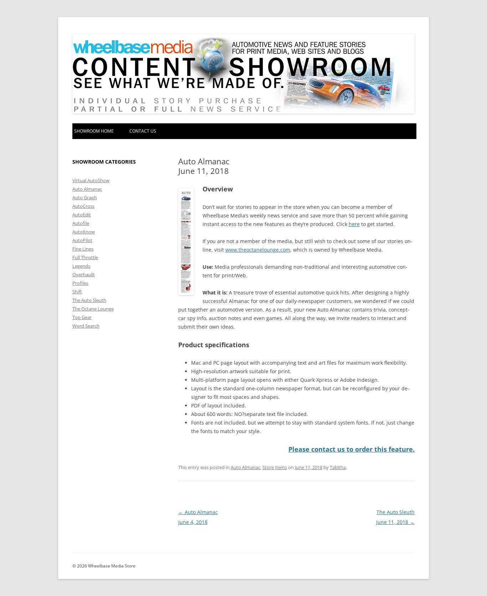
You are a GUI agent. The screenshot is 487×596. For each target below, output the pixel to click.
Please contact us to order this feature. (351, 449)
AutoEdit (81, 214)
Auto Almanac (245, 467)
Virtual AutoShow (90, 180)
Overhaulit (83, 274)
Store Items (274, 467)
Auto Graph (84, 197)
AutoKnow (83, 231)
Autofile (80, 223)
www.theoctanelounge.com (257, 249)
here (354, 224)
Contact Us (142, 131)
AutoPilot (82, 240)
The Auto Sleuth (89, 300)
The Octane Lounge (93, 308)
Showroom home (94, 131)
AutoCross (83, 206)
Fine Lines (82, 249)
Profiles (80, 283)
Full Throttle (85, 257)
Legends (81, 266)
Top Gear (82, 317)
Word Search (85, 326)
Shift (77, 291)
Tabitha (338, 467)
